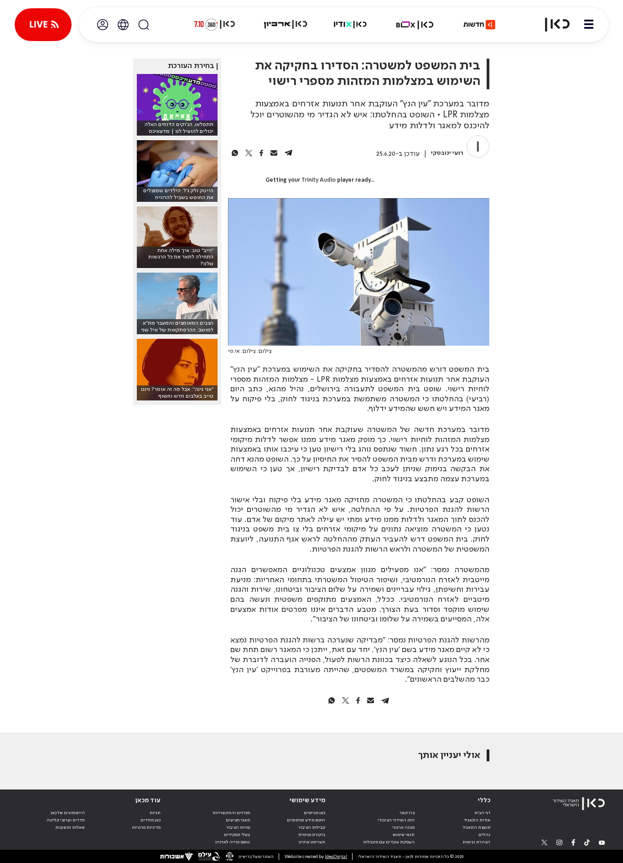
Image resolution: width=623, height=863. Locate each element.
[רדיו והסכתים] (350, 25)
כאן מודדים (150, 820)
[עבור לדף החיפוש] (144, 25)
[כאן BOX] (415, 25)
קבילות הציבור (311, 827)
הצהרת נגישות (476, 842)
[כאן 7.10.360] (214, 25)
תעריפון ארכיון (312, 841)
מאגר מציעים (238, 820)
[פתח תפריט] (588, 24)
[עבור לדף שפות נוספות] (123, 25)
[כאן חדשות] (479, 25)
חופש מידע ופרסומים (306, 820)
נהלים (484, 834)
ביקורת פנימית (311, 834)
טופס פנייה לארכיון (232, 842)
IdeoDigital (336, 856)
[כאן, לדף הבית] (552, 24)
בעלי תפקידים (237, 834)
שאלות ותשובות (70, 827)
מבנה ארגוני (403, 827)
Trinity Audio (318, 180)
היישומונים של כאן (68, 812)
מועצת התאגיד (476, 827)
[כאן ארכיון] (285, 25)
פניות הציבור (238, 827)
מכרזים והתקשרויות (231, 812)
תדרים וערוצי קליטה (66, 820)
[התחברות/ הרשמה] (102, 25)
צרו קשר (407, 812)
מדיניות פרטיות (146, 827)
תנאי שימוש (404, 834)
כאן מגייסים (314, 812)
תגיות (155, 812)
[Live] (43, 24)
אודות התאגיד (477, 820)
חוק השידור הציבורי (396, 820)
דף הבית (482, 812)
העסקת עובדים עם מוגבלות (389, 842)
